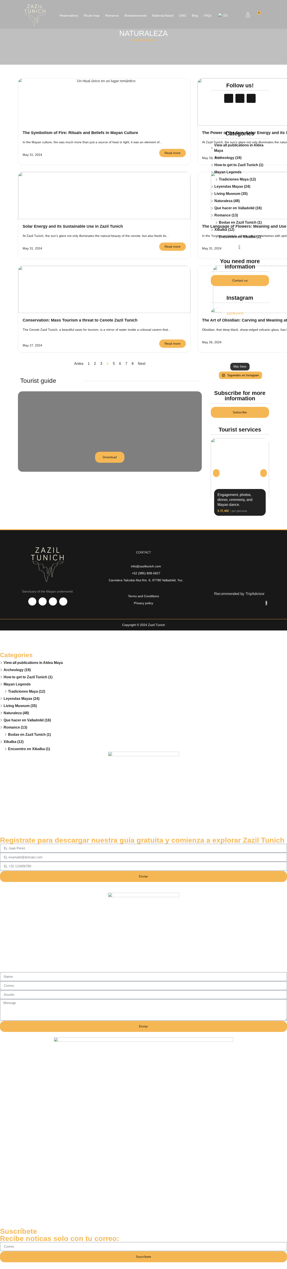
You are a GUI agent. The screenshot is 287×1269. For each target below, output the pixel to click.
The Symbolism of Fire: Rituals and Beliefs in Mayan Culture (80, 132)
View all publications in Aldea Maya (238, 147)
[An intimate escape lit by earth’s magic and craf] (240, 354)
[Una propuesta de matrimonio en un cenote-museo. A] (220, 329)
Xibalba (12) (224, 229)
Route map (92, 15)
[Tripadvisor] (251, 98)
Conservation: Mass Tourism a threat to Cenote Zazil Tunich (80, 320)
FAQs (208, 15)
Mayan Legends (227, 172)
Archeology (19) (227, 158)
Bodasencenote (135, 15)
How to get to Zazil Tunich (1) (238, 165)
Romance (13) (226, 215)
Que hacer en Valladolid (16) (238, 208)
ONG (182, 15)
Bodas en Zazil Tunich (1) (240, 222)
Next (141, 364)
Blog (195, 15)
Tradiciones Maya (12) (237, 179)
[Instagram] (239, 98)
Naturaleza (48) (227, 201)
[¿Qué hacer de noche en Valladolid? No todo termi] (260, 342)
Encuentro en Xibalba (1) (240, 237)
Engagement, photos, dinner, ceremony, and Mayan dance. (234, 500)
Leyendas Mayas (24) (232, 186)
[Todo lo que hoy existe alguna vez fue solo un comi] (240, 329)
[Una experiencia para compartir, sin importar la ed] (220, 342)
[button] (216, 473)
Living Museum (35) (231, 194)
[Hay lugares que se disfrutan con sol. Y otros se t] (260, 329)
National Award (163, 15)
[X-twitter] (53, 601)
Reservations (69, 15)
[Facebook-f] (228, 98)
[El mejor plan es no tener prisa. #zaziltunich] (240, 342)
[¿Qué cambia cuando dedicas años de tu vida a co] (220, 354)
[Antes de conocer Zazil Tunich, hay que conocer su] (260, 354)
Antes (78, 364)
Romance (112, 15)
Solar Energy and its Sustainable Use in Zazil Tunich (73, 226)
